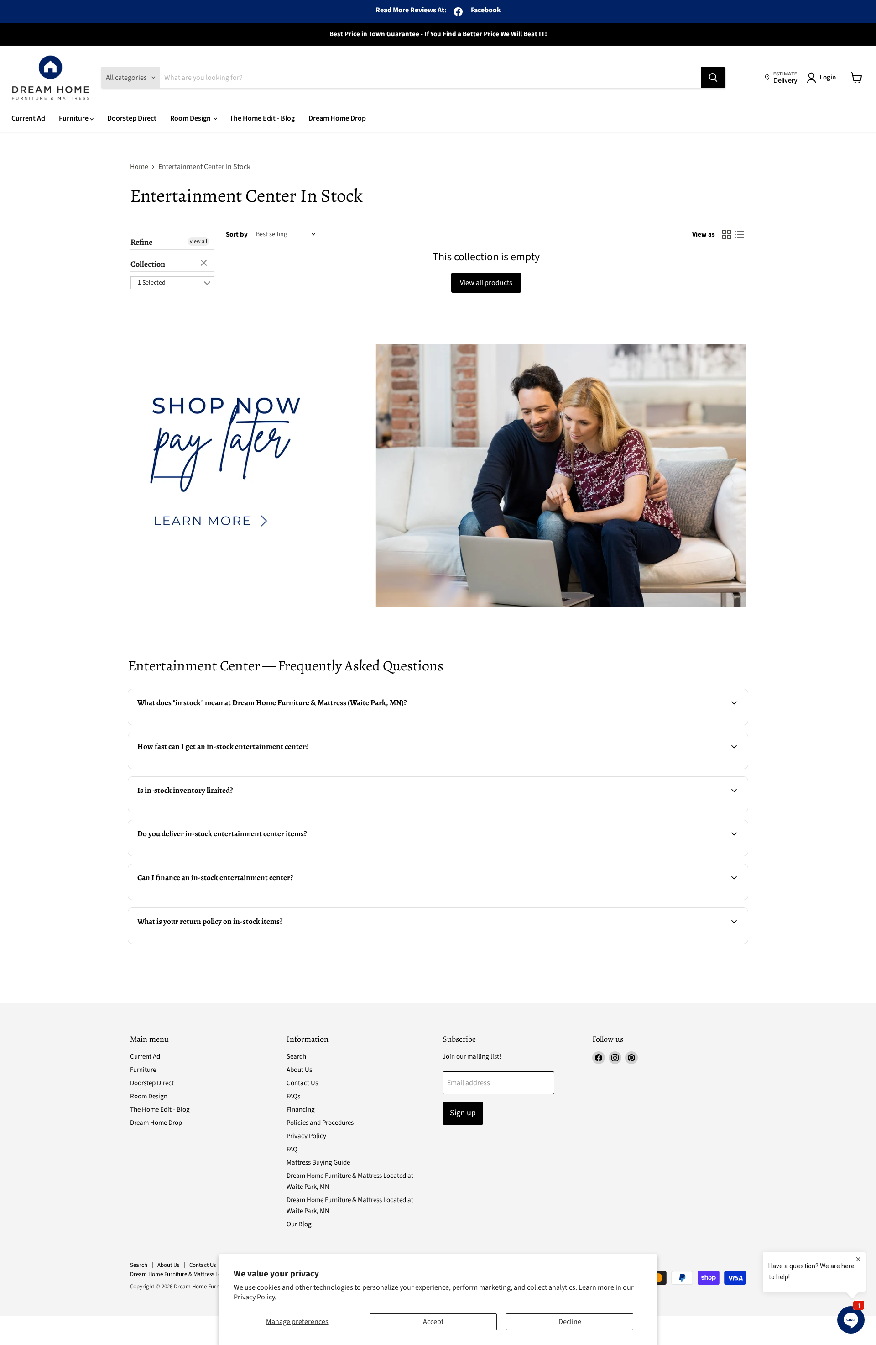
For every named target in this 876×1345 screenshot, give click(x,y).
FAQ (292, 1149)
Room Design (191, 118)
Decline (569, 1322)
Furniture (74, 118)
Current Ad (28, 118)
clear (204, 263)
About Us (299, 1070)
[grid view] (726, 234)
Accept (433, 1322)
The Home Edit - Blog (262, 118)
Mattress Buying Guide (318, 1162)
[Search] (713, 77)
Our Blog (299, 1224)
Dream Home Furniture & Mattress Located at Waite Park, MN (204, 1274)
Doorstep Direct (131, 118)
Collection (147, 263)
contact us (719, 855)
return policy (366, 943)
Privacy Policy (306, 1136)
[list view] (739, 234)
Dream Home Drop (337, 118)
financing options (204, 899)
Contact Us (302, 1083)
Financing (301, 1109)
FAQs (293, 1096)
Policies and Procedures (320, 1123)
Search (296, 1056)
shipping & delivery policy (655, 855)
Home (139, 167)
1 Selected (152, 282)
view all (198, 241)
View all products (486, 283)
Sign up (463, 1112)
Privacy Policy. (255, 1297)
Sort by (237, 234)
